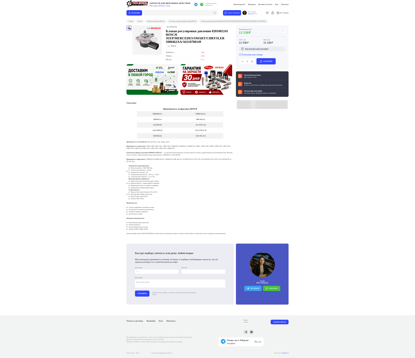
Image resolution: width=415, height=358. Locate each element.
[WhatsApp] (202, 4)
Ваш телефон (138, 267)
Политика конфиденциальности (162, 353)
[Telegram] (196, 4)
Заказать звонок (279, 322)
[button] (267, 13)
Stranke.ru (285, 353)
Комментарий (138, 277)
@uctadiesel (231, 343)
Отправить (142, 293)
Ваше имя (184, 267)
